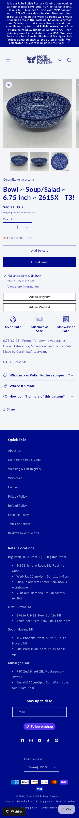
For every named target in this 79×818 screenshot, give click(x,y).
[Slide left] (4, 162)
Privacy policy (44, 801)
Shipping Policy (18, 514)
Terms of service (65, 801)
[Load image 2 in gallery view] (39, 161)
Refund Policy (17, 505)
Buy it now (39, 262)
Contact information (52, 807)
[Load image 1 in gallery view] (19, 161)
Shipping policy (28, 807)
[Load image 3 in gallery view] (60, 161)
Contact (13, 487)
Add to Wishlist (39, 307)
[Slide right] (74, 162)
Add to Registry (39, 297)
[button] (8, 59)
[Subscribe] (62, 712)
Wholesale (15, 478)
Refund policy (24, 801)
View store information (23, 286)
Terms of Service (19, 524)
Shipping (7, 212)
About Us (14, 450)
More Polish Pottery (37, 796)
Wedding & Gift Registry (24, 469)
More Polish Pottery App (25, 459)
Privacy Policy (17, 496)
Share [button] (11, 409)
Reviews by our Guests (23, 533)
